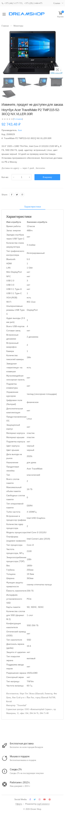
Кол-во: (5, 177)
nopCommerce (43, 804)
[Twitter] (17, 194)
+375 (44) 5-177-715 (13, 3)
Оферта (18, 804)
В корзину (47, 177)
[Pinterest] (50, 799)
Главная (5, 26)
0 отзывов (18, 119)
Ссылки (56, 3)
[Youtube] (44, 799)
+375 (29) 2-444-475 (33, 3)
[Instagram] (22, 194)
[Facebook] (11, 194)
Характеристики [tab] (32, 206)
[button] (60, 14)
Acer (20, 130)
